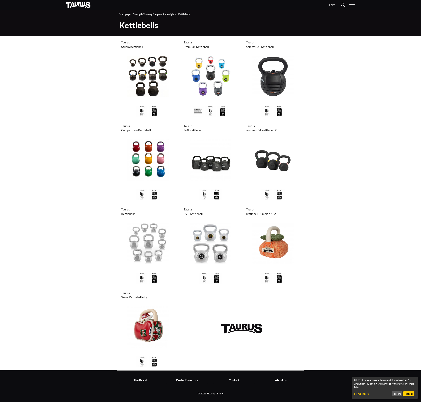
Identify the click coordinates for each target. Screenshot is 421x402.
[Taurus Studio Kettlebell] (148, 76)
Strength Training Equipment (148, 14)
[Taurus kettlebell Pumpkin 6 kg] (273, 243)
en (331, 4)
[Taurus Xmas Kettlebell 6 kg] (148, 326)
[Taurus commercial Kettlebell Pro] (273, 159)
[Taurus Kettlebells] (148, 243)
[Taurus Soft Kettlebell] (210, 159)
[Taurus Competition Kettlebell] (148, 159)
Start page (125, 14)
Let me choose (361, 393)
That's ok (408, 393)
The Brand (140, 380)
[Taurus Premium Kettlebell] (210, 76)
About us (281, 380)
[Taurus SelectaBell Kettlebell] (273, 76)
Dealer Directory (187, 380)
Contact (234, 380)
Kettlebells (184, 14)
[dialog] (385, 388)
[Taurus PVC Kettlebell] (210, 243)
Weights (171, 14)
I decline (397, 393)
